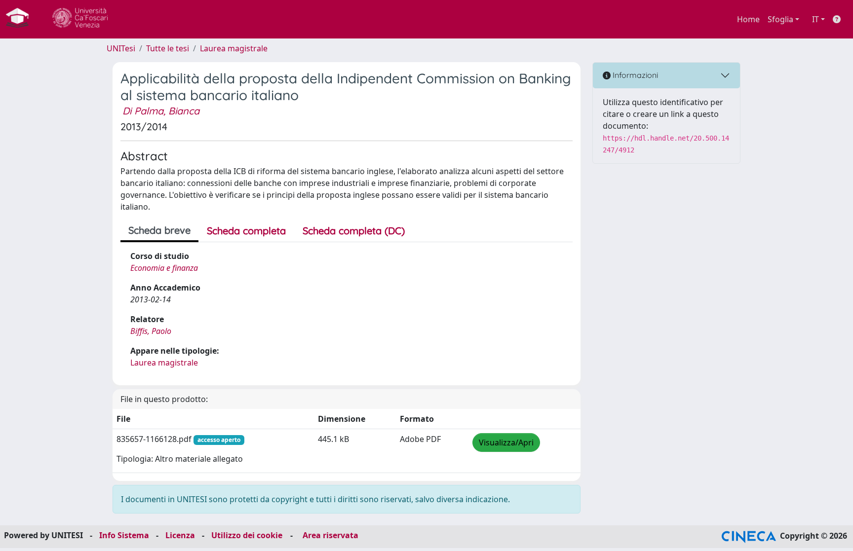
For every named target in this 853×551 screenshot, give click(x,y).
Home (748, 19)
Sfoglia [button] (780, 19)
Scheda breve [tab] (159, 230)
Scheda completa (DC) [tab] (354, 230)
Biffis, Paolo (150, 331)
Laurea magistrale (234, 48)
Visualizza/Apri (506, 442)
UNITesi (121, 48)
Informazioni (634, 75)
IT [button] (815, 19)
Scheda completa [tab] (246, 230)
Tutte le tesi (167, 48)
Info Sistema (124, 535)
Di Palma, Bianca (160, 111)
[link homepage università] (80, 19)
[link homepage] (21, 19)
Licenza (180, 535)
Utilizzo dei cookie (246, 535)
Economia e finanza (164, 267)
